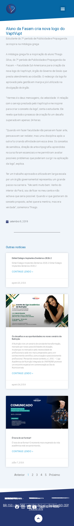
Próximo (54, 475)
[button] (63, 9)
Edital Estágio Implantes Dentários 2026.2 (32, 258)
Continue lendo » (22, 271)
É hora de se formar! (21, 438)
